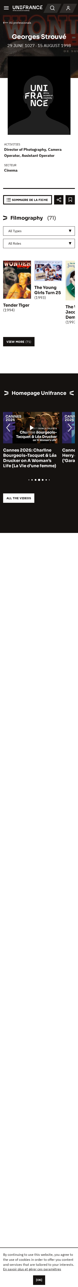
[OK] (39, 1280)
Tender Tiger (16, 305)
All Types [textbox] (15, 231)
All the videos (18, 498)
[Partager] (58, 199)
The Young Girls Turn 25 (47, 290)
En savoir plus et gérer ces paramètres (32, 1269)
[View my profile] (68, 8)
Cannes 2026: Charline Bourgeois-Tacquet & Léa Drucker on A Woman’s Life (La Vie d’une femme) (30, 458)
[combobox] (39, 231)
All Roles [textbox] (14, 243)
